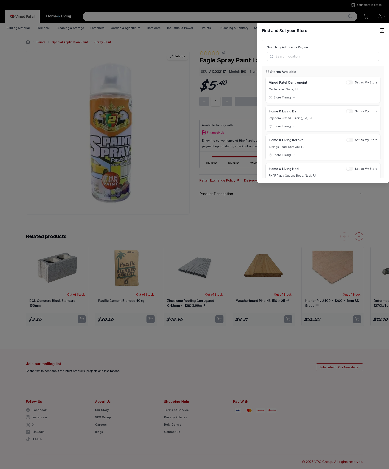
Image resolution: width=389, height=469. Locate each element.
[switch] (349, 82)
